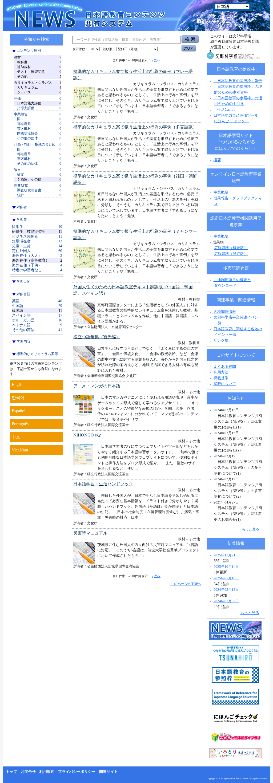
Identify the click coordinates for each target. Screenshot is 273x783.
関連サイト (108, 772)
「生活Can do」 (226, 109)
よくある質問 (225, 366)
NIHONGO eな (89, 435)
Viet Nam (20, 450)
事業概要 (221, 192)
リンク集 (221, 340)
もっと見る (250, 529)
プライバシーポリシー (76, 772)
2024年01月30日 (226, 601)
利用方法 (221, 372)
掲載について (225, 383)
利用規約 (46, 772)
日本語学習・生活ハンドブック (103, 484)
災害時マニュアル (90, 533)
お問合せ (28, 772)
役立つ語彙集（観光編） (96, 337)
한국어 (18, 397)
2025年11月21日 (226, 555)
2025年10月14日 (226, 567)
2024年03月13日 (226, 590)
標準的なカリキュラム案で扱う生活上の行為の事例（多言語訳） (135, 127)
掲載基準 (221, 378)
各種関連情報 (224, 311)
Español (18, 410)
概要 (217, 160)
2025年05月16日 (226, 578)
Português (20, 424)
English (18, 384)
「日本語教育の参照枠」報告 (238, 80)
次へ (157, 60)
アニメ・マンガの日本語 (96, 386)
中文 (16, 437)
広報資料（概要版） (231, 248)
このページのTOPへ (186, 584)
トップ (11, 772)
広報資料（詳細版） (231, 253)
